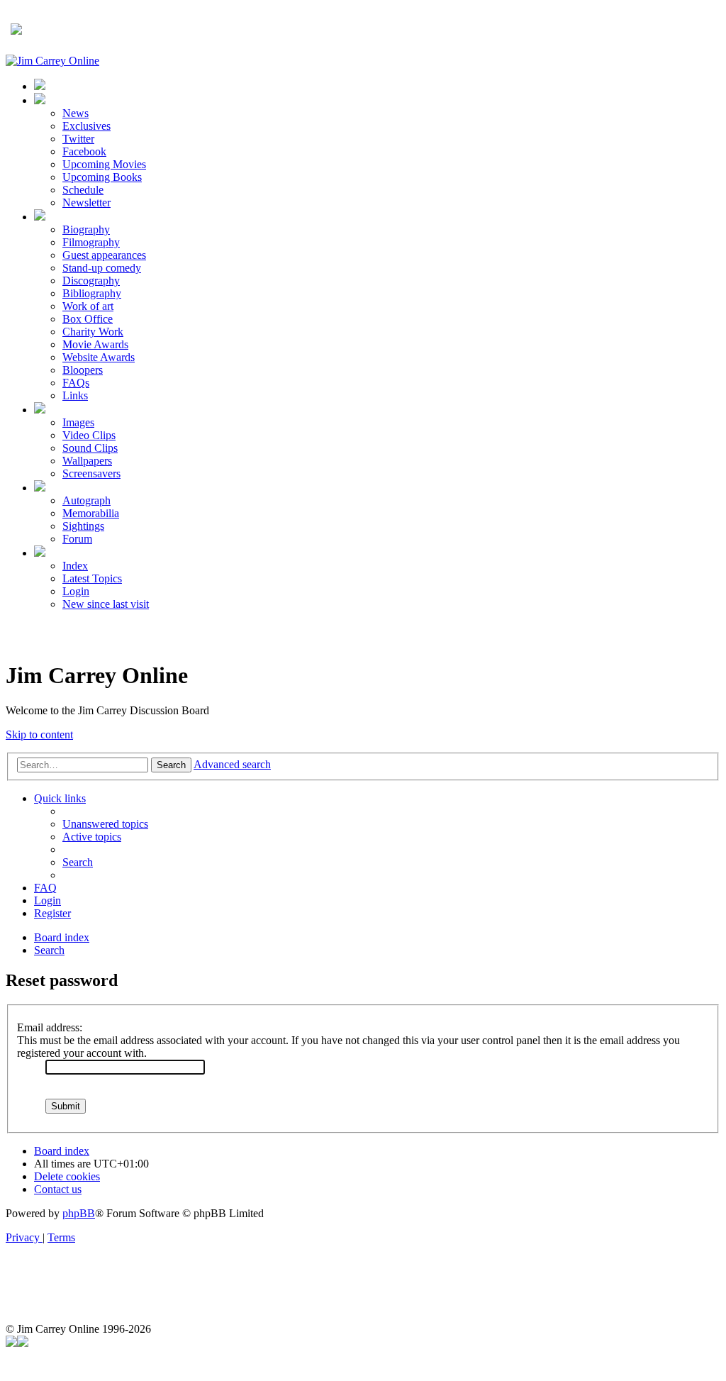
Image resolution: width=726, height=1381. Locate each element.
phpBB (78, 1213)
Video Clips (89, 435)
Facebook (84, 151)
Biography (86, 229)
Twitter (78, 139)
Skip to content (39, 734)
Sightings (83, 526)
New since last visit (105, 604)
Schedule (83, 190)
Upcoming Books (102, 177)
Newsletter (86, 202)
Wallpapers (87, 461)
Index (75, 566)
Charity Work (92, 332)
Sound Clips (90, 448)
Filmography (91, 242)
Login (75, 591)
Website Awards (98, 357)
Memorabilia (90, 513)
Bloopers (82, 370)
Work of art (87, 306)
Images (78, 422)
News (75, 113)
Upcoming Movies (104, 164)
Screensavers (91, 473)
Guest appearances (104, 255)
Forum (77, 539)
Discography (91, 280)
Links (75, 395)
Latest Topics (92, 578)
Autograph (86, 500)
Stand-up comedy (101, 268)
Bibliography (91, 293)
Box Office (87, 319)
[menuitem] (105, 824)
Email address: (49, 1027)
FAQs (75, 383)
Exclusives (86, 126)
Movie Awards (95, 344)
